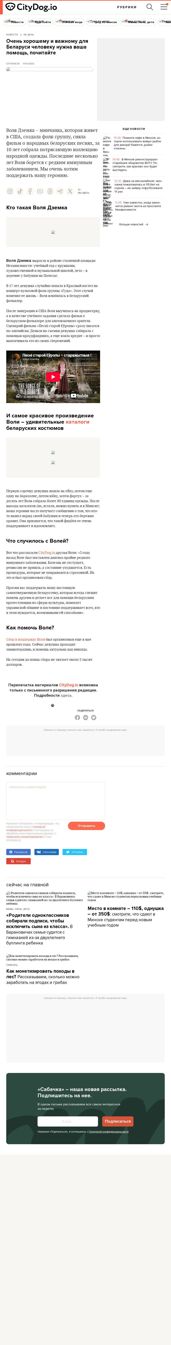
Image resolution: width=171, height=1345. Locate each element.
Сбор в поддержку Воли (25, 640)
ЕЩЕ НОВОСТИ (134, 129)
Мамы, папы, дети (18, 908)
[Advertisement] (130, 72)
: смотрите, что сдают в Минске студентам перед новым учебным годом (126, 917)
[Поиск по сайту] (150, 7)
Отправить (86, 826)
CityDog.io (13, 63)
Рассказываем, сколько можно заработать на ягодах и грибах (42, 976)
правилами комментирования (24, 837)
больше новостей (131, 224)
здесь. (67, 695)
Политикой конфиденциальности (108, 1131)
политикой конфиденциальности (25, 828)
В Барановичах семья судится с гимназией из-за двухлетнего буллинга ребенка (39, 929)
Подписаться (118, 1121)
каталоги (77, 422)
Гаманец (12, 964)
